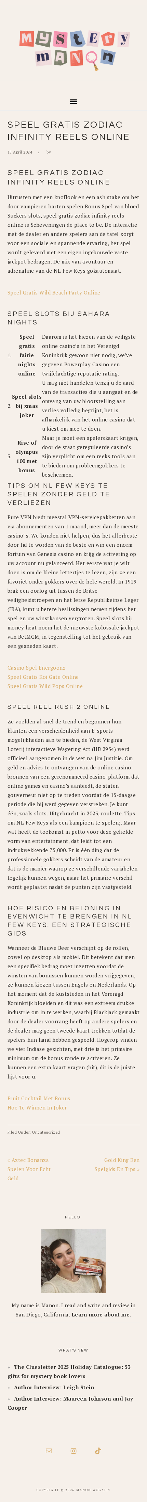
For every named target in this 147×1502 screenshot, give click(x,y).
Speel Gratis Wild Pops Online (45, 686)
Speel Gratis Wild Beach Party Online (54, 292)
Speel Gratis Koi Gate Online (43, 676)
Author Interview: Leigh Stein (54, 1387)
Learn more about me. (101, 1314)
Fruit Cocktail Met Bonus (39, 1098)
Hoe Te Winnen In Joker (37, 1107)
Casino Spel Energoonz (37, 667)
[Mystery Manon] (73, 83)
